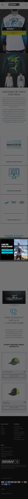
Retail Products (7, 252)
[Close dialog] (26, 240)
